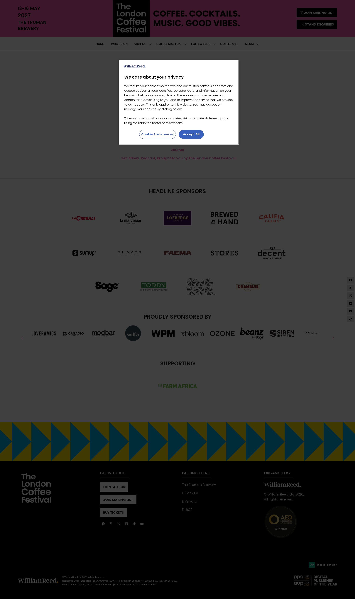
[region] (179, 102)
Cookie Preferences (157, 134)
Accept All (191, 134)
